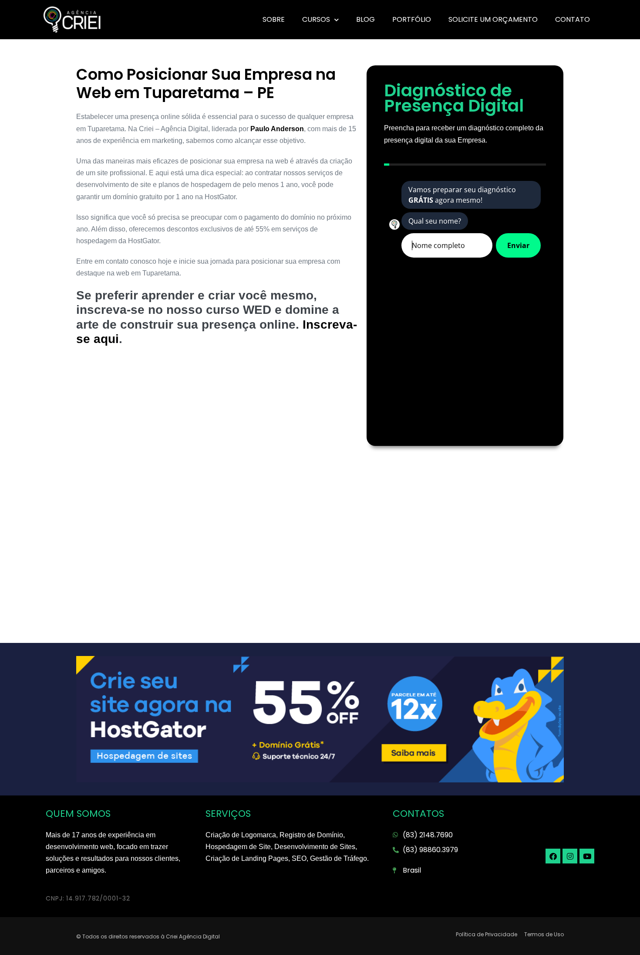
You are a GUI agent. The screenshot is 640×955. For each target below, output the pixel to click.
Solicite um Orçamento (493, 19)
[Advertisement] (217, 425)
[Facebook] (553, 856)
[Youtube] (586, 856)
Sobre (274, 19)
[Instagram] (570, 856)
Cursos (316, 19)
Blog (365, 19)
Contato (572, 19)
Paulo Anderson (277, 129)
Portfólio (411, 19)
